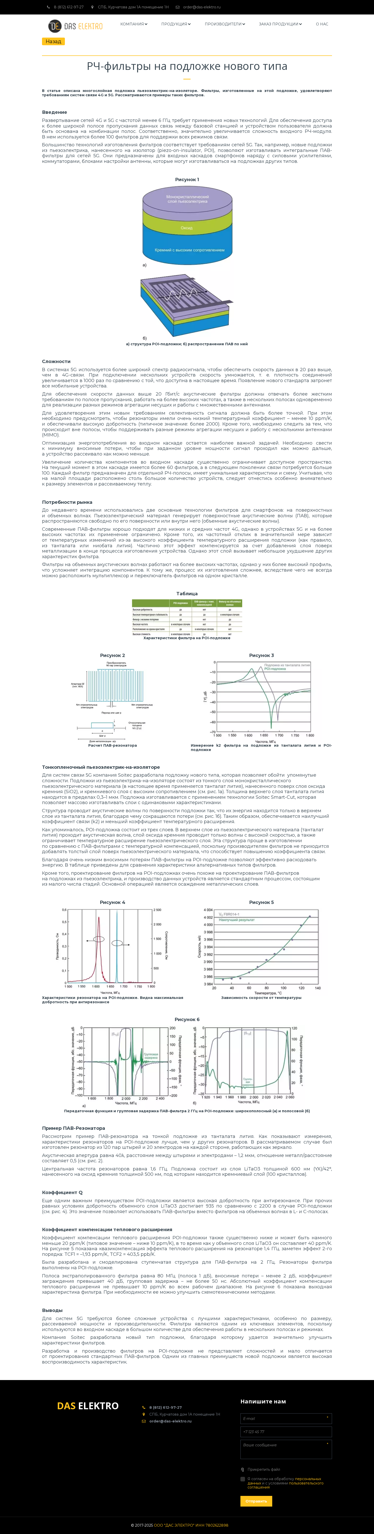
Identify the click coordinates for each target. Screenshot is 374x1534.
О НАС (322, 24)
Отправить (256, 1501)
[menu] (224, 24)
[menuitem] (134, 24)
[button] (134, 24)
